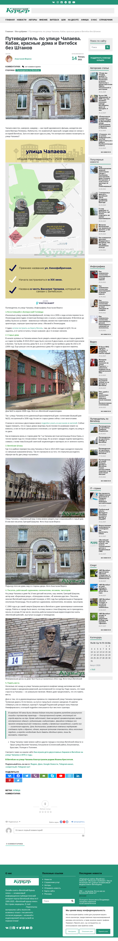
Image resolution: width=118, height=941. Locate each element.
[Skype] (52, 776)
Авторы (33, 20)
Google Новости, (51, 764)
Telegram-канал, (66, 764)
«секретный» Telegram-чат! (17, 767)
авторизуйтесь (79, 822)
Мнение (43, 20)
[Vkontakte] (10, 776)
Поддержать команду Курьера (100, 59)
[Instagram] (69, 776)
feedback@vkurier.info (15, 907)
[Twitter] (18, 780)
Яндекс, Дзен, (37, 764)
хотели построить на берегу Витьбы (27, 328)
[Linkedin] (78, 776)
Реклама (48, 894)
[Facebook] (18, 776)
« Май (92, 669)
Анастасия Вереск (23, 59)
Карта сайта (49, 891)
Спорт (93, 565)
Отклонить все (87, 931)
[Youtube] (61, 776)
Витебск (54, 20)
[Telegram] (27, 776)
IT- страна (95, 488)
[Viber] (35, 776)
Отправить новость (52, 888)
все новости (105, 152)
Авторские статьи (99, 68)
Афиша (85, 20)
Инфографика (97, 266)
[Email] (44, 776)
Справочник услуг (52, 882)
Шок (63, 20)
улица (17, 790)
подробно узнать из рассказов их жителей (59, 423)
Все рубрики (21, 31)
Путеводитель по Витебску (28, 70)
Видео (93, 342)
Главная (10, 20)
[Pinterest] (10, 780)
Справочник (106, 20)
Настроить (72, 931)
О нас (94, 20)
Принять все (103, 931)
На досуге (73, 20)
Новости (21, 20)
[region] (88, 921)
